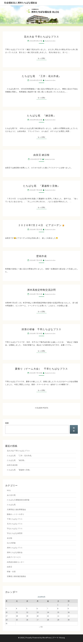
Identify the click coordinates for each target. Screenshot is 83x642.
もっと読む (42, 58)
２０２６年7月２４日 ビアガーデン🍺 (41, 225)
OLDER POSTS (42, 408)
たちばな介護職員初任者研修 (18, 500)
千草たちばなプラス (14, 519)
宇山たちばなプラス (14, 528)
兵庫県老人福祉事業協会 (16, 509)
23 (68, 616)
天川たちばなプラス (14, 524)
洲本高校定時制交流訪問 (41, 289)
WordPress (46, 637)
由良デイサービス (14, 557)
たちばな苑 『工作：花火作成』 (41, 76)
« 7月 (41, 627)
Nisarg (62, 637)
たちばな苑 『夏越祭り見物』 (41, 185)
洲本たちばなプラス (14, 548)
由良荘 (9, 567)
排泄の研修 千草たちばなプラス (41, 329)
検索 (7, 423)
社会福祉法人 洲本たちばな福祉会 (20, 2)
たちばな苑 (11, 505)
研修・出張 (11, 571)
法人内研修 (11, 543)
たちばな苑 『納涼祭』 (41, 115)
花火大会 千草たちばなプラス (41, 36)
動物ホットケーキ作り (15, 514)
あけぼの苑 (11, 495)
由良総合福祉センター (15, 562)
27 (37, 620)
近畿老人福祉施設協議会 (16, 576)
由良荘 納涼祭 (41, 154)
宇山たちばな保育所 (14, 533)
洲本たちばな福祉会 (14, 552)
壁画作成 (41, 256)
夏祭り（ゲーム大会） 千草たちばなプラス (41, 368)
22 (58, 616)
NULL (9, 490)
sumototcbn (50, 41)
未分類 (9, 538)
